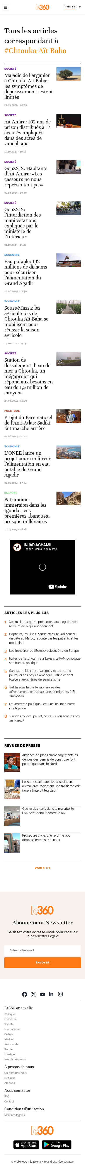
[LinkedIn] (51, 994)
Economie (12, 254)
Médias (8, 1039)
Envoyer (42, 962)
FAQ (6, 1096)
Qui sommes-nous (15, 1072)
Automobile (11, 1044)
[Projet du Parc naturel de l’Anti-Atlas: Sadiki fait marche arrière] (68, 416)
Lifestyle (9, 1054)
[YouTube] (42, 994)
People (8, 1049)
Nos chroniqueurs (15, 1059)
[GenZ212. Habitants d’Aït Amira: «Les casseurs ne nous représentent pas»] (68, 167)
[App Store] (26, 1144)
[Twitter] (33, 994)
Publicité (9, 1078)
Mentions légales (14, 1115)
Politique (12, 410)
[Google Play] (56, 1144)
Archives (9, 1083)
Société (10, 68)
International (12, 1029)
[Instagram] (60, 994)
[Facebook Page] (24, 994)
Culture (10, 493)
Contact (9, 1101)
